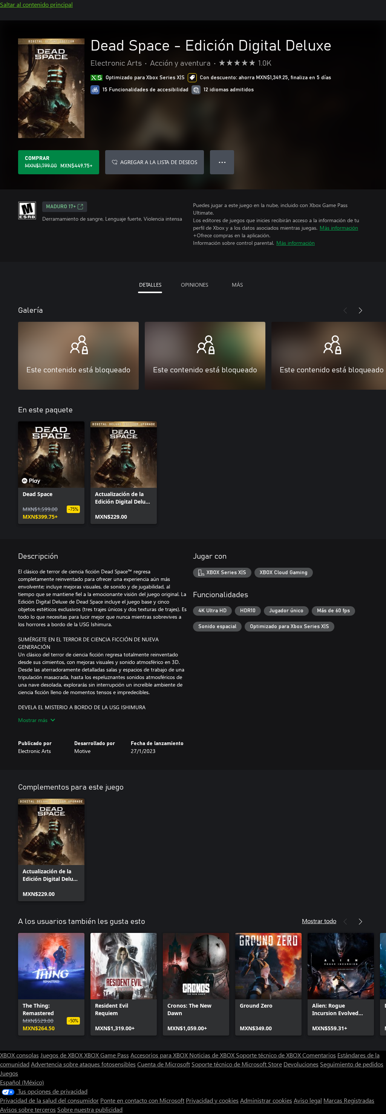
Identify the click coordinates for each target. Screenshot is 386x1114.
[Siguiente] (360, 310)
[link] (51, 472)
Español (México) (22, 1082)
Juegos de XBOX (62, 1055)
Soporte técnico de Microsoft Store (236, 1064)
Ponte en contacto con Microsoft (142, 1100)
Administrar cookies (266, 1100)
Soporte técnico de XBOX (269, 1055)
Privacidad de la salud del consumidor (49, 1100)
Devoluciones (301, 1064)
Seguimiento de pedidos (351, 1064)
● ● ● (222, 162)
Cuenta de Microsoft (163, 1064)
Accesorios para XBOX (159, 1055)
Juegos (9, 1073)
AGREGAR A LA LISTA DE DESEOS (158, 162)
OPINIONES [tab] (194, 284)
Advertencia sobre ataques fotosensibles (83, 1064)
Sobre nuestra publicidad (90, 1109)
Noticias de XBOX (212, 1055)
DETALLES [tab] (150, 284)
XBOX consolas (19, 1055)
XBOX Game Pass (106, 1055)
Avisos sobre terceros (28, 1109)
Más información (339, 227)
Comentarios (319, 1055)
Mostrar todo (319, 921)
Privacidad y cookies (212, 1100)
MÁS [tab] (237, 284)
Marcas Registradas (348, 1100)
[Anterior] (345, 310)
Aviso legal (308, 1100)
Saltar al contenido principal (36, 4)
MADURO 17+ (61, 206)
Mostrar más (32, 720)
